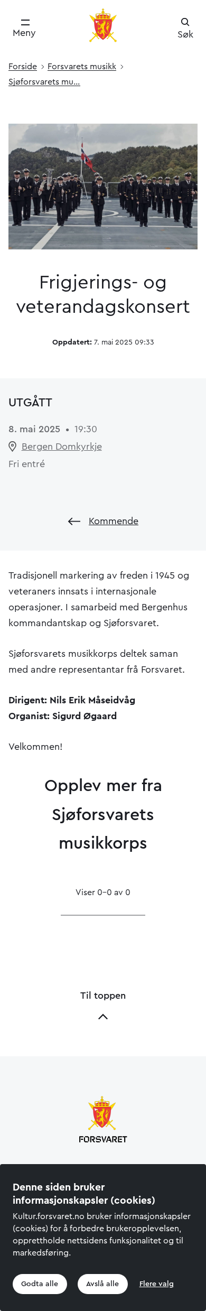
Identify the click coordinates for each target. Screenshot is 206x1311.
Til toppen (103, 995)
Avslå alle (102, 1284)
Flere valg (156, 1284)
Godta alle (39, 1284)
